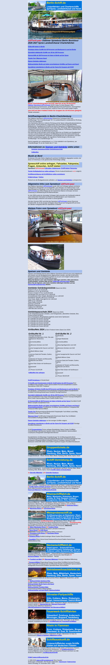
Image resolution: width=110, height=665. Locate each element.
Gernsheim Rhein (49, 508)
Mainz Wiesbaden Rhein (38, 527)
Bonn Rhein (33, 530)
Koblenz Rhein (53, 527)
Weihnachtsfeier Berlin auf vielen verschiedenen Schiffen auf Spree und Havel (53, 64)
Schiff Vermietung (34, 380)
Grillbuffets (35, 152)
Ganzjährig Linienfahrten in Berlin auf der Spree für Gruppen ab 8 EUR (51, 67)
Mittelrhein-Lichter (56, 635)
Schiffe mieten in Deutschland (61, 469)
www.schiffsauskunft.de (40, 657)
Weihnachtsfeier (54, 590)
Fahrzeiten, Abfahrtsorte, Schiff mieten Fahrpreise (61, 168)
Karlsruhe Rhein (72, 505)
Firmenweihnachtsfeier (35, 407)
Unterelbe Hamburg (52, 472)
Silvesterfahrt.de (45, 604)
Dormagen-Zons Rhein (37, 533)
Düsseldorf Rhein (53, 533)
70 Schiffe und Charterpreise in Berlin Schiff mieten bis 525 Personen (50, 383)
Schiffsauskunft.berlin (49, 490)
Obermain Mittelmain (51, 559)
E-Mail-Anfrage (33, 177)
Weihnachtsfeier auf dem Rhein (38, 590)
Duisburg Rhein (34, 536)
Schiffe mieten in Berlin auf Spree (40, 486)
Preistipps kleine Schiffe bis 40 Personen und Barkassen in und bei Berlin (52, 49)
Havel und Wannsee (34, 490)
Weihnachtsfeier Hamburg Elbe (40, 581)
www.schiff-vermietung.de (44, 660)
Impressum (62, 662)
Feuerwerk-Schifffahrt (69, 621)
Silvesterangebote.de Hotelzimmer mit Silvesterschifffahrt (46, 607)
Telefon (41, 177)
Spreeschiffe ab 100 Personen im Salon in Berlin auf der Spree (48, 55)
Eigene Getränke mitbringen (37, 61)
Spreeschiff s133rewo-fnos (36, 284)
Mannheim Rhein (35, 508)
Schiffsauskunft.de (68, 649)
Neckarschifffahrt (33, 556)
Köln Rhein (44, 530)
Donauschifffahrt (34, 562)
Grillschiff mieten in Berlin (36, 46)
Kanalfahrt (32, 539)
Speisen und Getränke (56, 147)
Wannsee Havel (42, 58)
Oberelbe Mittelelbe (36, 472)
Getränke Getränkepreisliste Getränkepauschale (47, 149)
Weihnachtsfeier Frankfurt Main (38, 587)
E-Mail (30, 657)
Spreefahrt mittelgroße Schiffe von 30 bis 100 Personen (46, 52)
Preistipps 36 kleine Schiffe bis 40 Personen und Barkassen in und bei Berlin (53, 389)
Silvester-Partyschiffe (58, 604)
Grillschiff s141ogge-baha (61, 281)
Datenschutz (71, 662)
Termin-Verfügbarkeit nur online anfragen (41, 171)
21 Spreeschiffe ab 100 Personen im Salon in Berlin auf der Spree (49, 401)
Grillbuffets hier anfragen (36, 372)
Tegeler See (32, 58)
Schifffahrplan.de (55, 621)
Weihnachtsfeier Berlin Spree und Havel (41, 584)
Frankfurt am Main (36, 559)
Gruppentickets (37, 429)
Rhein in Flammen (43, 635)
